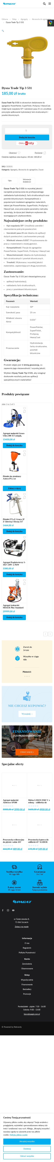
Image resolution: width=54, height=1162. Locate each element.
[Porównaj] (44, 153)
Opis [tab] (10, 181)
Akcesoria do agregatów (41, 19)
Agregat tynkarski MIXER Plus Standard (13, 606)
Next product (50, 634)
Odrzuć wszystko (27, 1156)
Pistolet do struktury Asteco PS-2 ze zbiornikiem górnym (12, 478)
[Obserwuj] (19, 153)
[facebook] (3, 910)
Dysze (41, 170)
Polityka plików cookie (18, 1135)
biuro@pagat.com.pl (32, 1014)
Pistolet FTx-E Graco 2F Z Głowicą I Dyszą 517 (14, 520)
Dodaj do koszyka (27, 137)
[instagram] (8, 910)
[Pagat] (9, 3)
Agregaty (24, 19)
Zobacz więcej (14, 488)
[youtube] (13, 910)
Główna (5, 19)
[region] (27, 1137)
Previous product (45, 634)
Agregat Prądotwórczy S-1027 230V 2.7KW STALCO (14, 564)
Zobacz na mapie (21, 927)
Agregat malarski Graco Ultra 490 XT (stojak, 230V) (13, 435)
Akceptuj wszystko (27, 1141)
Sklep (14, 19)
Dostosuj (27, 1149)
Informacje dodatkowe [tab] (27, 180)
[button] (3, 31)
